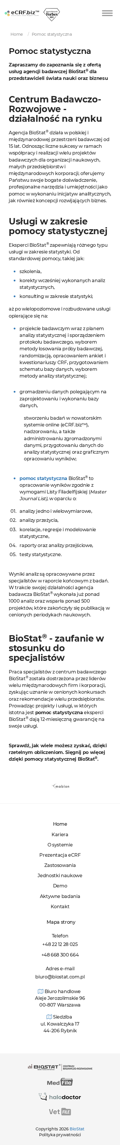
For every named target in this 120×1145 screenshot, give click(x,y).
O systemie (60, 845)
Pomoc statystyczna (52, 34)
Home (16, 34)
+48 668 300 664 (60, 955)
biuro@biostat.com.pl (59, 977)
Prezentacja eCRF (60, 855)
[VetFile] (60, 1111)
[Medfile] (60, 1081)
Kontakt (60, 906)
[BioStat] (60, 1067)
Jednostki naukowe (60, 875)
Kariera (60, 834)
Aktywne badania (60, 896)
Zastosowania (60, 865)
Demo (60, 886)
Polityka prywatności (60, 1134)
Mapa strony (60, 922)
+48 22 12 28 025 (60, 944)
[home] (21, 7)
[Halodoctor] (60, 1096)
